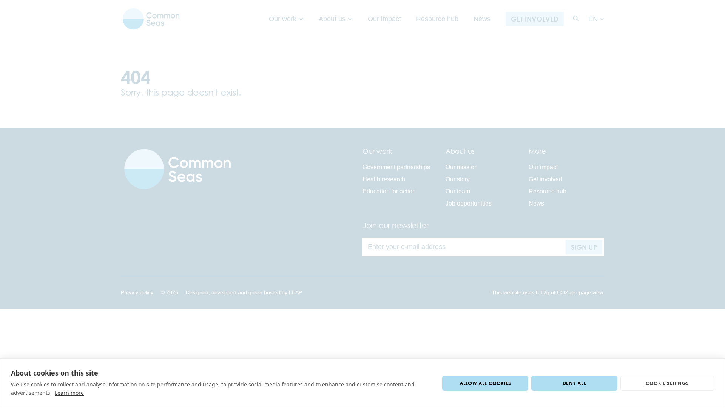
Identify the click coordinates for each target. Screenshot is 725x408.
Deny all (574, 383)
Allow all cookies (485, 383)
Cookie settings (667, 383)
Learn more (69, 392)
